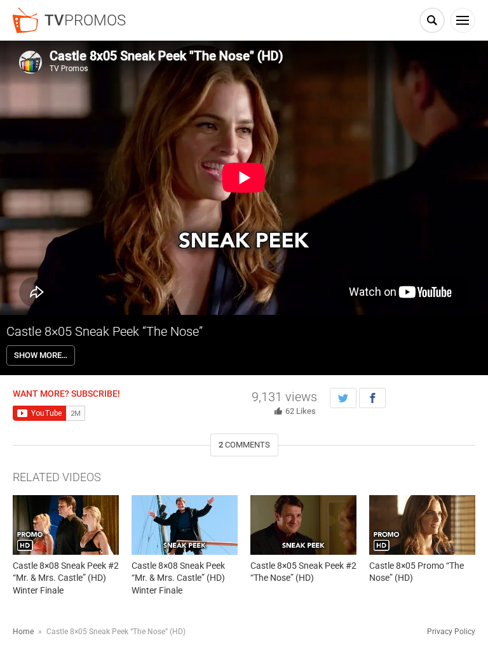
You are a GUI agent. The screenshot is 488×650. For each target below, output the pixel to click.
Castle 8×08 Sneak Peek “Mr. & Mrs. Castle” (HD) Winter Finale (178, 577)
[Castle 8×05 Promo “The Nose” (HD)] (422, 525)
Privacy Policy (451, 631)
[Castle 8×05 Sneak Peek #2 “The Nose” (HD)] (303, 525)
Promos (85, 20)
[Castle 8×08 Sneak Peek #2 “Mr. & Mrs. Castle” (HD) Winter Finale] (66, 525)
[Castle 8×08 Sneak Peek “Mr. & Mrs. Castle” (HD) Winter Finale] (185, 525)
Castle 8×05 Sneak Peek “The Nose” (104, 331)
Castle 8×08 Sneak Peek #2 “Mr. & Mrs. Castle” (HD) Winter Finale (66, 577)
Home (23, 631)
